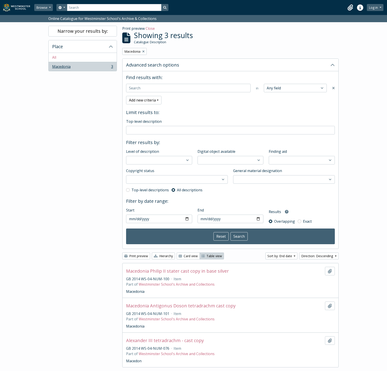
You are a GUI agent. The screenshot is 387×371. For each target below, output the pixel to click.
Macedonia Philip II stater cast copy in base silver (177, 271)
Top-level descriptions (150, 190)
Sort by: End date (280, 256)
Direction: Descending (317, 256)
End (201, 210)
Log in (374, 7)
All (54, 57)
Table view (214, 256)
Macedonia (82, 67)
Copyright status (140, 170)
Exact (307, 221)
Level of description (142, 151)
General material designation (257, 170)
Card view (190, 256)
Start (130, 210)
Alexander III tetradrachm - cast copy (165, 340)
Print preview (138, 256)
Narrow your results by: (83, 31)
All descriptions (189, 190)
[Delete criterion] (333, 88)
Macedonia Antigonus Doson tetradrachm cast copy (181, 305)
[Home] (18, 7)
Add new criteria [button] (142, 100)
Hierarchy (165, 256)
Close (150, 28)
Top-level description (144, 121)
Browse (42, 7)
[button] (350, 8)
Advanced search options (152, 65)
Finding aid (278, 151)
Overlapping (284, 221)
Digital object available (216, 151)
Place (57, 46)
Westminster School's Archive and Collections (177, 284)
